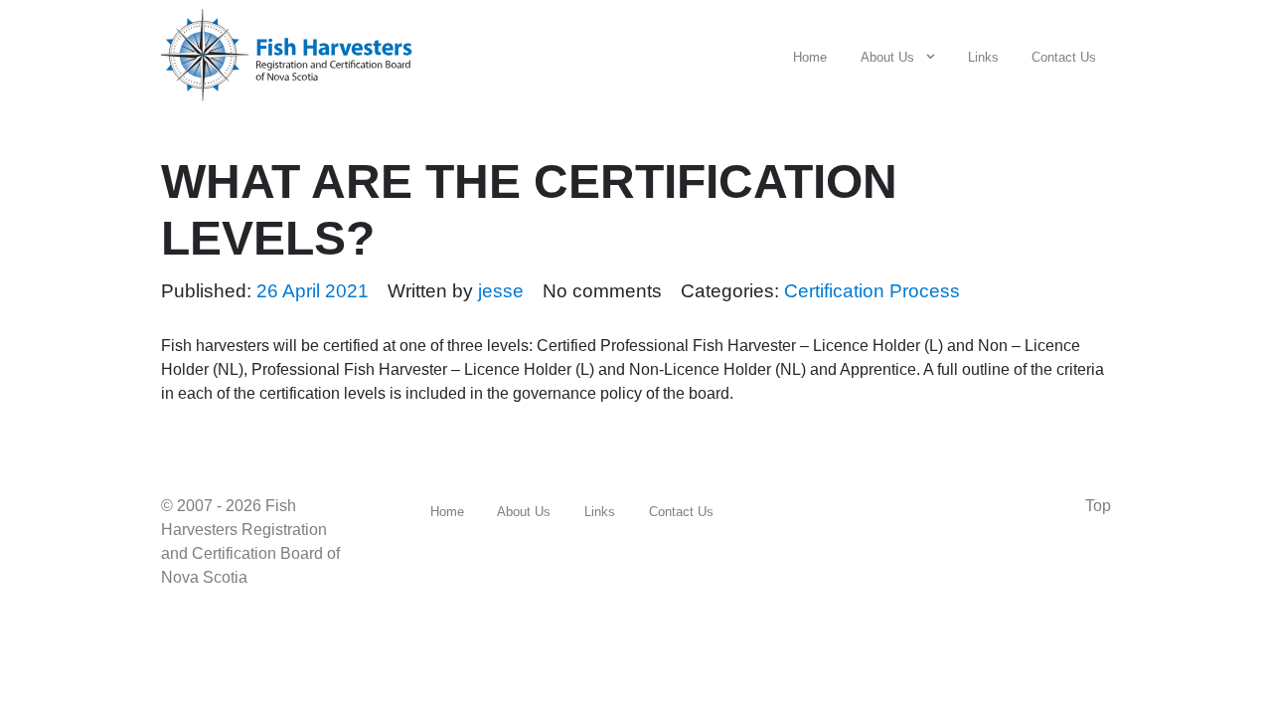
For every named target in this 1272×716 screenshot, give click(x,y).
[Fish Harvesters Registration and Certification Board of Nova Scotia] (295, 51)
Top (1098, 505)
